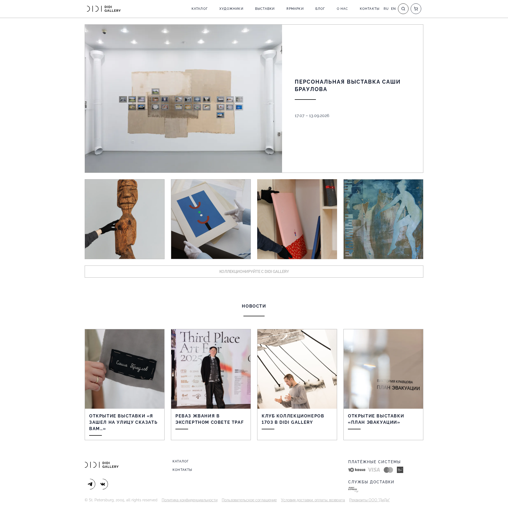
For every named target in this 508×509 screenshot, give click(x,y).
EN (393, 9)
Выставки (265, 9)
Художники (231, 9)
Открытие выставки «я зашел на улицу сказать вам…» (123, 422)
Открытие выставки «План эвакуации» (376, 419)
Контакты (370, 9)
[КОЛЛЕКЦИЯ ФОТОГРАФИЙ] (383, 219)
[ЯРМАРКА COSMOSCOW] (124, 219)
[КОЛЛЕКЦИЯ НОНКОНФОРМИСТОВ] (211, 219)
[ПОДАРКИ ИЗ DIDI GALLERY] (297, 219)
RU (386, 9)
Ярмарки (294, 9)
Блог (320, 9)
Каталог (200, 9)
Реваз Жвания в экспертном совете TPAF (209, 419)
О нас (342, 9)
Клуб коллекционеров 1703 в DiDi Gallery (293, 419)
